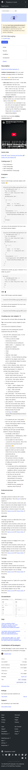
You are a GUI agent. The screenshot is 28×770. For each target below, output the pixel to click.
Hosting (3, 719)
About (2, 715)
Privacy (3, 722)
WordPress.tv (5, 733)
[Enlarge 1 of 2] (11, 600)
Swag (17, 733)
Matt (3, 740)
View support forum (6, 706)
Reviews (5, 51)
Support (5, 61)
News (2, 717)
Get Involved (18, 726)
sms (25, 682)
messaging (24, 679)
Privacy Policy (20, 511)
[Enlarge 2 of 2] (24, 600)
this (14, 111)
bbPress (4, 743)
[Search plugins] (15, 11)
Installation (5, 54)
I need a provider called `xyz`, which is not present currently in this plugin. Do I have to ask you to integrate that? (11, 639)
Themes (17, 717)
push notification (20, 682)
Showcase (17, 715)
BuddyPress (5, 745)
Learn (2, 726)
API (19, 498)
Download (4, 42)
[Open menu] (26, 2)
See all (25, 696)
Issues (8, 155)
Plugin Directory (5, 6)
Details (4, 47)
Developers (4, 731)
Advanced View (5, 686)
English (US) (24, 676)
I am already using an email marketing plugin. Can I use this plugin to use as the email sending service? (10, 632)
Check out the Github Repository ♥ (10, 69)
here (10, 411)
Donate (17, 731)
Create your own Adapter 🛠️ (8, 157)
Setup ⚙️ (3, 155)
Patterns (17, 722)
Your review (4, 696)
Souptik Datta (6, 38)
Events (16, 729)
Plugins (16, 719)
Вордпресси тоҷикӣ (10, 751)
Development (6, 57)
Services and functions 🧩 (17, 155)
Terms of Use (10, 511)
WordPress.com (6, 738)
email (19, 679)
